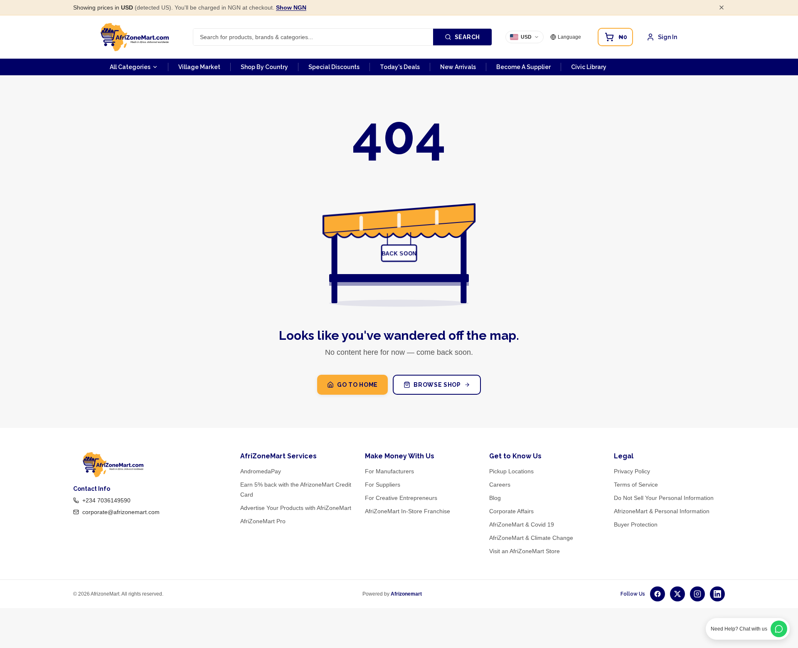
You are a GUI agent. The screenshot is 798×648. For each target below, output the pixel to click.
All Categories (130, 67)
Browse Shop (437, 384)
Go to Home (357, 384)
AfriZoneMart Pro (263, 521)
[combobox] (313, 37)
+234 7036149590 (106, 500)
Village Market (199, 67)
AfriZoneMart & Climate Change (531, 537)
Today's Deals (400, 67)
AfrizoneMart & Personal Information (661, 511)
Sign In (667, 37)
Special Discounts (334, 67)
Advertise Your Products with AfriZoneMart (295, 508)
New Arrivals (458, 67)
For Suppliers (382, 484)
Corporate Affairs (511, 511)
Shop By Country (264, 67)
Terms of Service (636, 484)
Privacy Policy (632, 471)
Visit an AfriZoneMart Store (524, 551)
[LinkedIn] (717, 593)
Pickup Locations (511, 471)
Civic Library (588, 67)
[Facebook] (657, 593)
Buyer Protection (636, 524)
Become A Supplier (523, 67)
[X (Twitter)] (677, 593)
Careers (499, 484)
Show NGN (291, 7)
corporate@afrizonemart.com (121, 512)
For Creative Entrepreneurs (401, 498)
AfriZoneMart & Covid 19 (521, 524)
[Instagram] (697, 593)
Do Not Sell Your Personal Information (664, 498)
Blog (495, 498)
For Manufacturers (389, 471)
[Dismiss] (721, 7)
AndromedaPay (260, 471)
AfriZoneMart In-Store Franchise (407, 511)
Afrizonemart (406, 594)
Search (467, 37)
